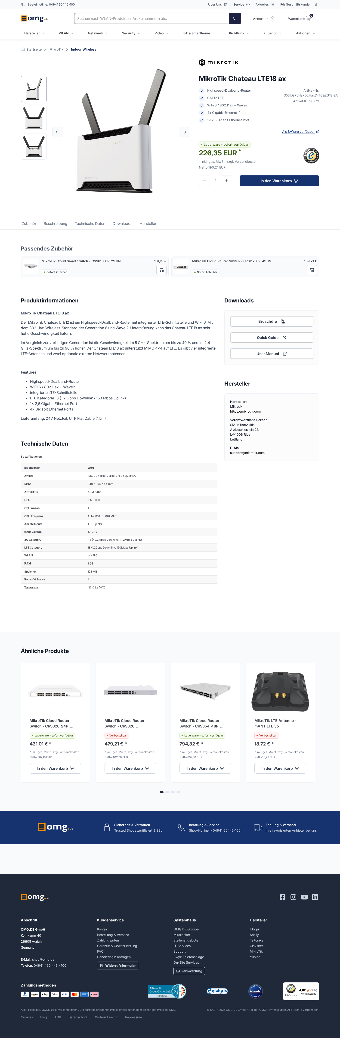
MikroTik (56, 49)
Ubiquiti (255, 929)
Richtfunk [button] (236, 33)
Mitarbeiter (181, 935)
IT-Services (182, 946)
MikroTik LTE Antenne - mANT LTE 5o (275, 723)
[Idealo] (255, 991)
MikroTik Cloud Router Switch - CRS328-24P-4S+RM (50, 723)
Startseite (33, 49)
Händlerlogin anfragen (114, 957)
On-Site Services (186, 962)
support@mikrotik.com (247, 453)
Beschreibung (55, 223)
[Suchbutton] (235, 18)
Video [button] (159, 33)
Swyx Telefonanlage (188, 957)
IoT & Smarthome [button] (196, 33)
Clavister (256, 946)
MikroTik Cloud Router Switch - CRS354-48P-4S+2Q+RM (199, 723)
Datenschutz (78, 1017)
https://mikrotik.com (245, 411)
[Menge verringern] (204, 180)
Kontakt (103, 929)
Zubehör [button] (270, 33)
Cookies (27, 1017)
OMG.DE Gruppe (186, 929)
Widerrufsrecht (106, 1017)
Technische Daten (90, 223)
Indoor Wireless (83, 49)
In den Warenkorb (276, 180)
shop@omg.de (43, 959)
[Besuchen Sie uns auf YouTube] (304, 897)
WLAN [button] (64, 33)
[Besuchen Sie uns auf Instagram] (293, 897)
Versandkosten (68, 1009)
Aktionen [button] (303, 33)
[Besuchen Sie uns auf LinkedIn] (315, 897)
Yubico (255, 957)
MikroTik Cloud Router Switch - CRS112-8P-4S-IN (231, 261)
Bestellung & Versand (113, 935)
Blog (43, 1017)
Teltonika (256, 940)
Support (179, 951)
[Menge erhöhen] (226, 180)
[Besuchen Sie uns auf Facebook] (282, 897)
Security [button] (128, 33)
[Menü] (316, 985)
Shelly (254, 935)
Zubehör (29, 223)
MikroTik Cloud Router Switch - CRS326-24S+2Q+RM (124, 723)
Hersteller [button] (32, 33)
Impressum (133, 1017)
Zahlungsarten (108, 940)
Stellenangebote (185, 940)
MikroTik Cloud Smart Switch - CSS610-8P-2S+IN (81, 261)
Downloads (122, 223)
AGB (57, 1017)
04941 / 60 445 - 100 (50, 965)
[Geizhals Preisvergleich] (217, 991)
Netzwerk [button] (95, 33)
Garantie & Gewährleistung (117, 946)
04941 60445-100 (62, 4)
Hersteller (148, 223)
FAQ (100, 951)
